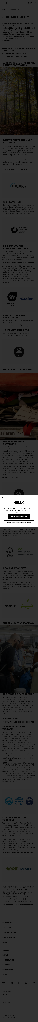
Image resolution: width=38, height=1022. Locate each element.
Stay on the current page (19, 523)
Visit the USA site (19, 517)
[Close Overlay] (3, 498)
